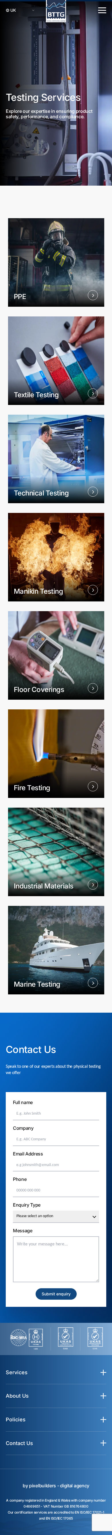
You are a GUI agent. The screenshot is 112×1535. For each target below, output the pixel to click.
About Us (17, 1396)
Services (17, 1372)
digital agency (74, 1485)
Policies (16, 1419)
